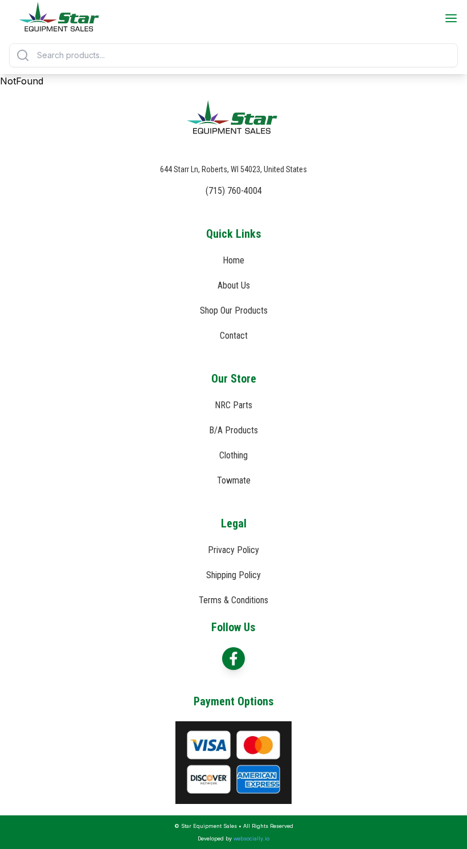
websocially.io (251, 838)
